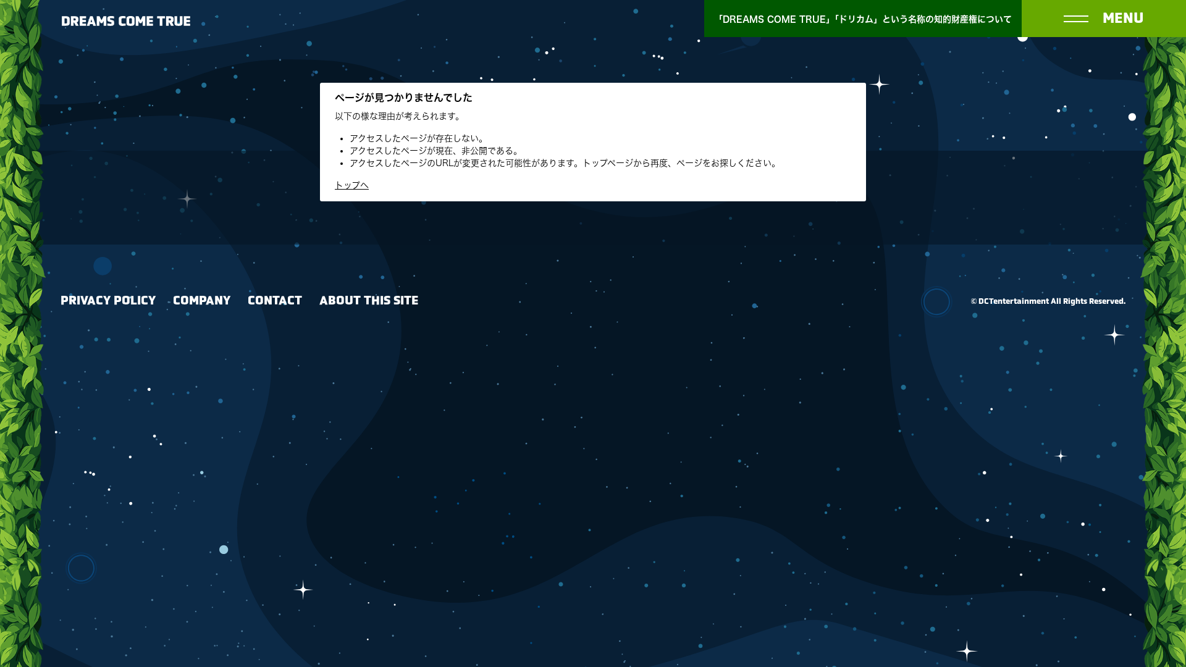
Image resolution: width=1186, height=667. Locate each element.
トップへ (352, 185)
